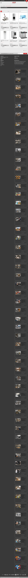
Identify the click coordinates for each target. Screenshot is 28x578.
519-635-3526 (2, 0)
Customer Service (2, 62)
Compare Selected (25, 50)
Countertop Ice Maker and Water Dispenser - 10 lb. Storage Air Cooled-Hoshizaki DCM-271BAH (13, 41)
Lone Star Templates (17, 577)
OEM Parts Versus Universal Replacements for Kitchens (20, 61)
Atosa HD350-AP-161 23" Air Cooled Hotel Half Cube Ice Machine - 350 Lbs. (14, 24)
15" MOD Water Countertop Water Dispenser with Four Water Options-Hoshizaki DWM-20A (23, 41)
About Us (1, 61)
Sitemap (7, 577)
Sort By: (8, 11)
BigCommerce (11, 577)
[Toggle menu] (1, 2)
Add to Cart (4, 27)
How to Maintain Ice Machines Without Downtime (19, 62)
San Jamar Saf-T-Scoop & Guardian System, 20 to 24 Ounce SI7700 (23, 24)
